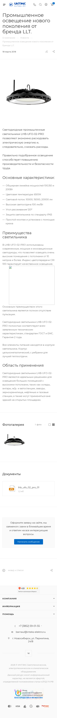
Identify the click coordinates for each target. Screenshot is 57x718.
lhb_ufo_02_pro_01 (28, 487)
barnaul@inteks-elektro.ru (31, 631)
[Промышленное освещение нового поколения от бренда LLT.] (28, 96)
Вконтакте (28, 653)
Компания (9, 598)
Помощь (8, 614)
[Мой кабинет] (46, 4)
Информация (11, 606)
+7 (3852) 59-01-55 (29, 626)
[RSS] (47, 51)
